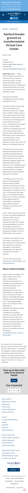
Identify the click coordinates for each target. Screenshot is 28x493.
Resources (5, 427)
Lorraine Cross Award (9, 458)
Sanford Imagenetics (8, 440)
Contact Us (13, 469)
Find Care (15, 18)
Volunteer (5, 425)
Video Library (6, 407)
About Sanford (6, 399)
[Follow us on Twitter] (14, 391)
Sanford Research (7, 443)
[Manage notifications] (24, 490)
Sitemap (7, 478)
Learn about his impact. (13, 9)
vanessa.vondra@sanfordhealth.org (14, 69)
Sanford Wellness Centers (10, 456)
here (11, 360)
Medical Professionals (9, 401)
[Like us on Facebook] (9, 391)
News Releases (14, 29)
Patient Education (7, 430)
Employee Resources (10, 487)
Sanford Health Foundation (10, 438)
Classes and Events (8, 412)
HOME (6, 29)
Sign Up (14, 380)
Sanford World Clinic (8, 453)
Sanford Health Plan (8, 435)
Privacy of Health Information (17, 478)
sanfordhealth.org (10, 333)
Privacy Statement (9, 481)
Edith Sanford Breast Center (11, 450)
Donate (4, 422)
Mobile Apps (6, 404)
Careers (4, 417)
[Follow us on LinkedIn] (18, 391)
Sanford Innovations (8, 445)
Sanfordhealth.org (8, 263)
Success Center (20, 487)
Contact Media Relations (10, 420)
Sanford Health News (8, 409)
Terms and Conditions (19, 481)
